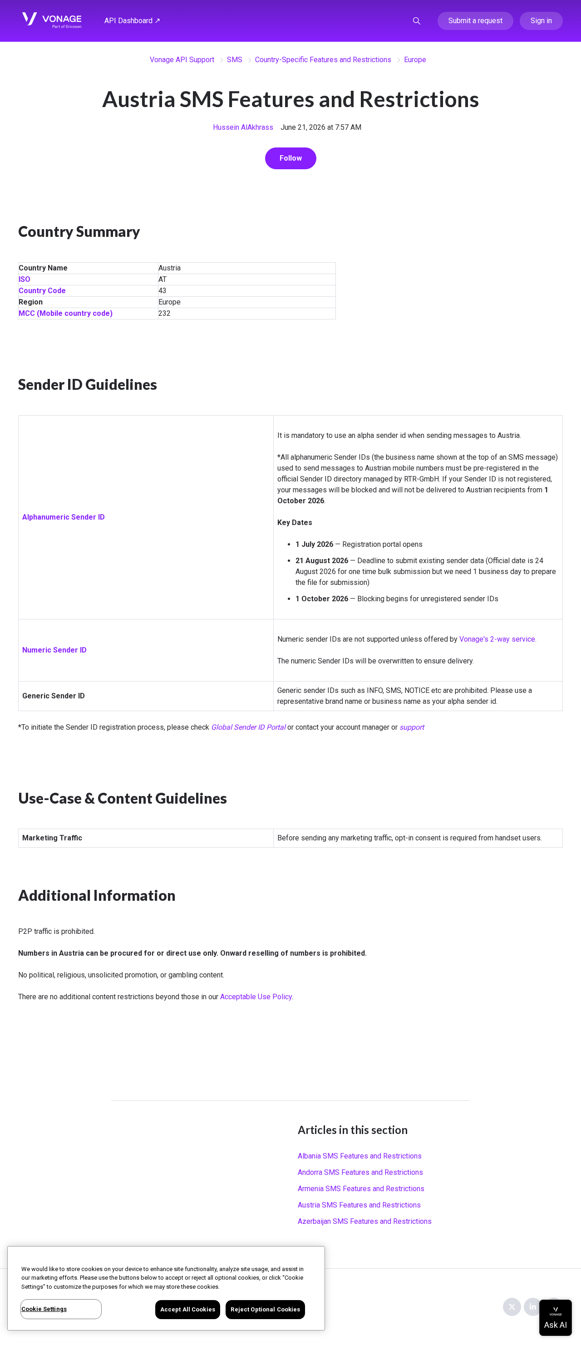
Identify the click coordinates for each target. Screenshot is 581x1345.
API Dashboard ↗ (132, 20)
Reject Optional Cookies (265, 1309)
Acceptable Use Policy (256, 996)
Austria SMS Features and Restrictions (359, 1205)
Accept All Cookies (187, 1309)
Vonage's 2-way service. (498, 639)
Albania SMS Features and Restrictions (360, 1156)
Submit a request (475, 20)
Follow (291, 158)
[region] (166, 1288)
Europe (415, 59)
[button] (417, 21)
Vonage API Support (182, 59)
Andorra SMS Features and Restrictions (360, 1172)
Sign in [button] (541, 20)
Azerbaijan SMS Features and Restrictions (365, 1221)
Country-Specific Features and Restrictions (323, 59)
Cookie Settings (44, 1309)
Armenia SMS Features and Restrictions (361, 1188)
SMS (234, 59)
